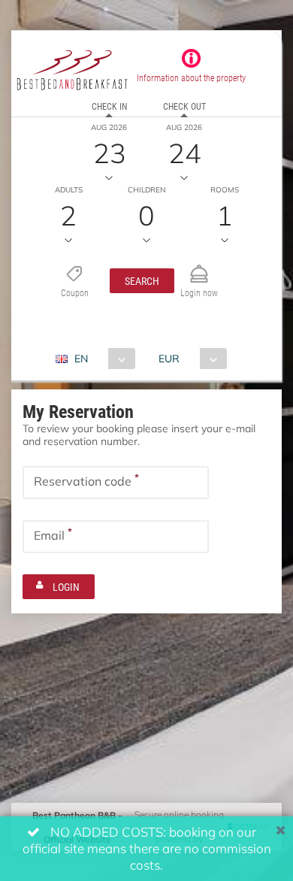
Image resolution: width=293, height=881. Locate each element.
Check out (184, 106)
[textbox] (116, 482)
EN (81, 358)
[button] (142, 280)
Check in (109, 106)
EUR (169, 358)
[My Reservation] (199, 267)
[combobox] (101, 358)
